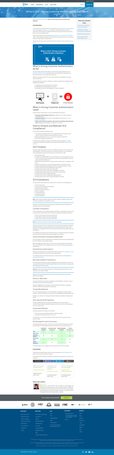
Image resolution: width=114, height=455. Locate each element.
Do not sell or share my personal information (55, 425)
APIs (51, 415)
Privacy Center (53, 422)
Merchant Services (25, 416)
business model (50, 136)
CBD (36, 432)
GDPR (80, 431)
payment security (47, 30)
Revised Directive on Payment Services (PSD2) (62, 35)
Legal (80, 422)
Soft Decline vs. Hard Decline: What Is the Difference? (52, 367)
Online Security (65, 370)
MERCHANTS (23, 411)
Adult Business (39, 423)
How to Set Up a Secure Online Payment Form (82, 37)
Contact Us (89, 4)
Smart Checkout (24, 425)
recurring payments (67, 251)
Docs (51, 413)
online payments (66, 352)
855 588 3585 (91, 1)
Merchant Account (25, 414)
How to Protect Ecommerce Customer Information (83, 26)
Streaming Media (39, 428)
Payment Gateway (25, 419)
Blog (80, 415)
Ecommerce (38, 416)
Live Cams (38, 425)
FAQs (51, 420)
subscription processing (38, 257)
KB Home (35, 19)
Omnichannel (24, 423)
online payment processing (65, 28)
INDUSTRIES (38, 411)
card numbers (53, 315)
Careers (81, 418)
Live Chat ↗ (66, 397)
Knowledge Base (53, 418)
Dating (37, 419)
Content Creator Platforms (42, 435)
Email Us (67, 419)
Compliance (23, 428)
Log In (82, 4)
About (80, 413)
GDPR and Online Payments (83, 34)
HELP (51, 411)
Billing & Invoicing (39, 430)
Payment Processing (42, 19)
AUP (80, 429)
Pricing (22, 430)
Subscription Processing (41, 414)
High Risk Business (40, 421)
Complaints (81, 425)
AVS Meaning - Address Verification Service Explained (84, 30)
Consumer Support (71, 415)
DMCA (80, 427)
